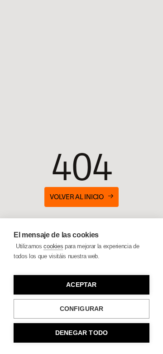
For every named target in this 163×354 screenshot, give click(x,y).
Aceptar (81, 284)
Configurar (82, 308)
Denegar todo (81, 332)
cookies (53, 246)
